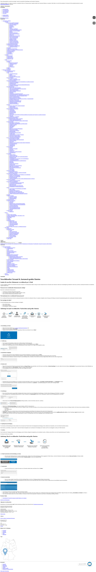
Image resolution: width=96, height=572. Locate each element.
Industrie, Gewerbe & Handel (14, 30)
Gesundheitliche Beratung (13, 159)
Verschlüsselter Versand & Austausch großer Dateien (18, 120)
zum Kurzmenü (5, 9)
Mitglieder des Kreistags (13, 62)
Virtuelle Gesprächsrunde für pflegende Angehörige (18, 193)
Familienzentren (12, 125)
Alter (8, 72)
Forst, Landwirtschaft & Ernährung (13, 137)
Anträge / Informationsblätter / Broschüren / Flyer (15, 215)
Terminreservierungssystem (38, 504)
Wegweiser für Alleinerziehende (15, 136)
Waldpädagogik (12, 145)
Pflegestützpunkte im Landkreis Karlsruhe (16, 192)
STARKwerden (12, 133)
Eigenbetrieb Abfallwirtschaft (14, 45)
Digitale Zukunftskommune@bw (15, 119)
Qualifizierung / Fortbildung (14, 116)
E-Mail (1, 526)
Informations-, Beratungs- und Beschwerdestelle (17, 172)
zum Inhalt (4, 13)
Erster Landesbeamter (13, 231)
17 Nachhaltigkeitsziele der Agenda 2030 (16, 182)
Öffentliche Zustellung (11, 50)
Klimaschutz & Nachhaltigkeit (12, 181)
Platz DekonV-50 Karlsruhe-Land (15, 100)
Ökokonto (11, 209)
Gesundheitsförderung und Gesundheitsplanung (17, 160)
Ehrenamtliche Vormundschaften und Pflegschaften (18, 123)
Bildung (10, 27)
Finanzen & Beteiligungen (14, 233)
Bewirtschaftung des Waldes (14, 138)
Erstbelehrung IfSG (12, 157)
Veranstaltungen (10, 53)
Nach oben (7, 571)
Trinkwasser (11, 168)
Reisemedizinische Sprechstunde (15, 167)
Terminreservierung (10, 199)
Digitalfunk (11, 92)
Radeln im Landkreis (13, 197)
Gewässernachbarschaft (13, 205)
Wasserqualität (11, 169)
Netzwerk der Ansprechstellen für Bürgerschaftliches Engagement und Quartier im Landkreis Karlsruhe (27, 114)
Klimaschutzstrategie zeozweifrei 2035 (16, 185)
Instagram (4, 532)
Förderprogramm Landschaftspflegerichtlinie (17, 203)
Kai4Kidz (11, 127)
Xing (3, 533)
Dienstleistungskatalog (11, 216)
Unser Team (9, 238)
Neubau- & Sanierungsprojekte (14, 79)
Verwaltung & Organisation (14, 232)
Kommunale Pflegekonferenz (14, 190)
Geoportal (9, 219)
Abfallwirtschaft (10, 71)
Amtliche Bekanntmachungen (12, 43)
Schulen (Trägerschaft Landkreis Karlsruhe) (17, 105)
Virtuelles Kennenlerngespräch (14, 180)
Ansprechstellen (12, 110)
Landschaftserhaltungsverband (14, 208)
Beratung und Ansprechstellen (14, 175)
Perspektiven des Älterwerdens (14, 76)
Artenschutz (11, 201)
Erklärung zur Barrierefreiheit (8, 569)
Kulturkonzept (11, 150)
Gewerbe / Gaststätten (13, 78)
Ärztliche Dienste (12, 154)
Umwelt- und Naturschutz (13, 41)
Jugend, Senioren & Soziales (14, 33)
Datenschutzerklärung (4, 4)
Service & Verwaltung (6, 69)
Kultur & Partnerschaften (13, 36)
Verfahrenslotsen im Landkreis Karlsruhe (16, 134)
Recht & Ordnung (12, 235)
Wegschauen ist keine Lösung (14, 135)
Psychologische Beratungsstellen (15, 132)
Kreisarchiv (11, 149)
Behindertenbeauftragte (13, 171)
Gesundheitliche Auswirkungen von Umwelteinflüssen (18, 158)
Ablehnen (2, 6)
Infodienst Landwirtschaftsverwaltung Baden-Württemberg (19, 142)
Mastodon (4, 534)
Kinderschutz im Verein (13, 129)
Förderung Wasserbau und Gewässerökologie (17, 204)
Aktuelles (6, 21)
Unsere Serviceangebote (13, 223)
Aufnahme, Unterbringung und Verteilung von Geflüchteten (19, 174)
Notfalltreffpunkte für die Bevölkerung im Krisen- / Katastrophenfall (21, 98)
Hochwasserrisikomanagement (14, 207)
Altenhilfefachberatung (13, 73)
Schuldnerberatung (12, 83)
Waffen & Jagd (9, 210)
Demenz (10, 74)
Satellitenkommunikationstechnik (15, 101)
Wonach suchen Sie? (4, 242)
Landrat (10, 230)
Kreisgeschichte (10, 55)
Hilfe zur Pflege (12, 189)
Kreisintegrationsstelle (13, 177)
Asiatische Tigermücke (13, 155)
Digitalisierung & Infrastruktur (12, 117)
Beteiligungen (11, 26)
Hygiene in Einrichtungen (13, 163)
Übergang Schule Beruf (13, 107)
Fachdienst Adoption (13, 124)
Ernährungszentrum (12, 140)
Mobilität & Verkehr (12, 39)
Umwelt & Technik (12, 236)
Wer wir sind (11, 225)
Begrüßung (11, 25)
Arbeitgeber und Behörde (13, 23)
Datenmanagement (12, 91)
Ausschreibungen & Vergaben (12, 44)
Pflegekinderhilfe (12, 131)
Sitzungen (11, 65)
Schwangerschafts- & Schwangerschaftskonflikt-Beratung (19, 84)
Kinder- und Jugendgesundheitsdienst (15, 128)
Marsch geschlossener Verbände (15, 97)
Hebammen (11, 161)
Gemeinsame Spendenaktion (12, 48)
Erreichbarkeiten (10, 237)
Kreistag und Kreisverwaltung (14, 35)
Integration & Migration (13, 32)
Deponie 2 (9, 47)
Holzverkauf (11, 141)
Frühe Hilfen (11, 126)
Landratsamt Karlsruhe (13, 46)
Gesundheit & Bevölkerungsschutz (15, 29)
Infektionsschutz (12, 164)
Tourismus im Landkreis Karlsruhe (15, 151)
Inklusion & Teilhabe (10, 170)
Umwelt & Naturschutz (11, 200)
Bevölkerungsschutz (10, 86)
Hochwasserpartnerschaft (13, 206)
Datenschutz (9, 228)
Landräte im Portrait (12, 38)
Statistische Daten (10, 57)
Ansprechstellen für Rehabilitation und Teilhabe (17, 188)
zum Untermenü (5, 12)
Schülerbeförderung (12, 198)
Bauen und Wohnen (12, 24)
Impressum (4, 565)
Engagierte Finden (12, 112)
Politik (6, 59)
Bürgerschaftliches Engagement (12, 108)
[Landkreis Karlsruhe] (4, 17)
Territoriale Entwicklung (13, 40)
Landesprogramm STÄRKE (14, 130)
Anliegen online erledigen (11, 214)
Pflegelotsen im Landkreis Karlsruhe (15, 191)
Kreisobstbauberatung (13, 143)
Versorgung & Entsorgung (14, 42)
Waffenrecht (11, 211)
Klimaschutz (11, 34)
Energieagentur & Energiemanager (15, 183)
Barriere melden (5, 568)
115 (7, 213)
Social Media (9, 52)
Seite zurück (2, 571)
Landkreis (6, 54)
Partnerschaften (9, 56)
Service (6, 212)
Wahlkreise (9, 68)
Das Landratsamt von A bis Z (10, 70)
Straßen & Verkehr (10, 195)
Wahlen (8, 67)
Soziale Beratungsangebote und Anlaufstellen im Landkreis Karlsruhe (21, 81)
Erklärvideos (9, 217)
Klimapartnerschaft (12, 184)
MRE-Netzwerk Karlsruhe (14, 166)
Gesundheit (9, 153)
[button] (5, 499)
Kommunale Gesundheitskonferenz (15, 165)
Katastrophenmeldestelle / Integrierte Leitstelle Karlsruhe (19, 94)
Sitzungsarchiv (11, 66)
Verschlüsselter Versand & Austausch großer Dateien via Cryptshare (14, 498)
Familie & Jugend (10, 121)
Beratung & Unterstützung (11, 80)
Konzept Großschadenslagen (14, 96)
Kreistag (8, 61)
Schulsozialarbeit (12, 106)
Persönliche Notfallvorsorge (14, 99)
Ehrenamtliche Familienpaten (14, 122)
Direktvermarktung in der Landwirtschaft (16, 139)
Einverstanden (7, 6)
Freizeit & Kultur (10, 146)
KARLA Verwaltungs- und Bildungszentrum (15, 49)
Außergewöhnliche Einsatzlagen (15, 90)
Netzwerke (11, 115)
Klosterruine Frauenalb (13, 148)
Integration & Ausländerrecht (12, 173)
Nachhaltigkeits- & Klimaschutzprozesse (16, 186)
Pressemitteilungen (10, 51)
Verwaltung (7, 227)
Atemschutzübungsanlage (13, 89)
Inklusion (11, 31)
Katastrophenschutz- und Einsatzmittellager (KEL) (18, 95)
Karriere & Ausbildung (11, 179)
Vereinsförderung (12, 152)
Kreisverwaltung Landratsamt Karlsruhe (7, 518)
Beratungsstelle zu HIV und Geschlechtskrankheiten (18, 156)
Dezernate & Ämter (10, 229)
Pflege (8, 187)
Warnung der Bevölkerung (14, 103)
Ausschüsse (11, 64)
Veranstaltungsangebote (13, 224)
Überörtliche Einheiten (13, 102)
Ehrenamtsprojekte (12, 111)
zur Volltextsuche (6, 10)
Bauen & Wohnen (10, 77)
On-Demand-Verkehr (13, 196)
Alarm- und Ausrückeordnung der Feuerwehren (17, 88)
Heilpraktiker (11, 162)
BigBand (10, 147)
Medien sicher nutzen (13, 221)
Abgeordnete (9, 60)
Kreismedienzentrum (10, 220)
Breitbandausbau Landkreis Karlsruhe (16, 118)
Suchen (20, 242)
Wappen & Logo (10, 58)
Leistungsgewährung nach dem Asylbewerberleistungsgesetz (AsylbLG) (22, 178)
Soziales (8, 194)
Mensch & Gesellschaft (13, 234)
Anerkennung (11, 109)
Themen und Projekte (13, 222)
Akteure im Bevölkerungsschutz (15, 87)
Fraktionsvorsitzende (13, 63)
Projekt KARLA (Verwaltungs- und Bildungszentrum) (16, 226)
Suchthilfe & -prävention (13, 85)
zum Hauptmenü (5, 11)
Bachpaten (11, 202)
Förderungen (11, 113)
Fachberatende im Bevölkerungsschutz (16, 93)
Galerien (8, 218)
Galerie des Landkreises (13, 28)
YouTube (4, 531)
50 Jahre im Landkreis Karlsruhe (13, 22)
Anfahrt (4, 567)
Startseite (2, 243)
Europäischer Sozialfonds (13, 82)
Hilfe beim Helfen (12, 75)
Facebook (4, 530)
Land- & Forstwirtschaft (13, 37)
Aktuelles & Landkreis (7, 20)
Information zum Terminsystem (14, 176)
